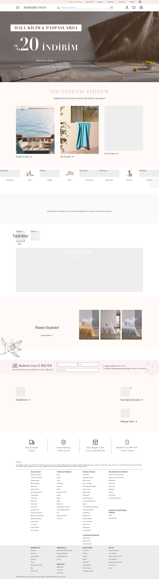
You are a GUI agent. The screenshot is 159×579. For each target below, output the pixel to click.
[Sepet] (141, 7)
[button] (66, 77)
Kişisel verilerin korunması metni (121, 368)
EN (133, 2)
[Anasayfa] (35, 7)
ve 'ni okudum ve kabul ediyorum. (126, 368)
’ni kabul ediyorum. (115, 366)
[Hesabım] (127, 7)
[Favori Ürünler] (134, 7)
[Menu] (17, 7)
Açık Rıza (107, 368)
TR (131, 2)
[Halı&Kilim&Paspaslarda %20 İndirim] (79, 43)
